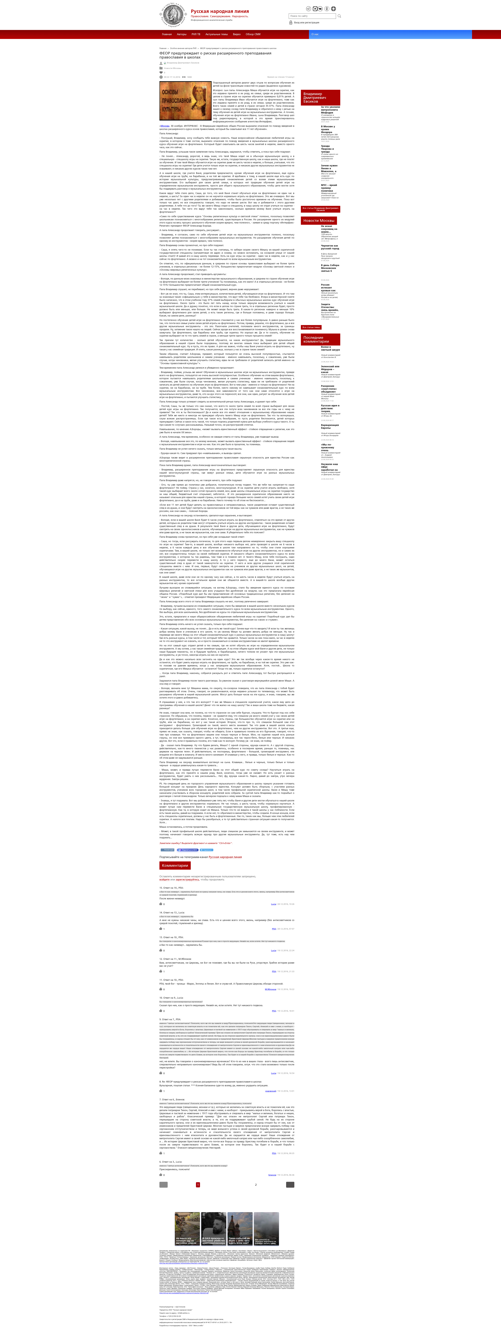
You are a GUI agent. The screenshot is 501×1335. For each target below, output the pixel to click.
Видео (237, 34)
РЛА (274, 929)
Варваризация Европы (330, 426)
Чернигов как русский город (330, 247)
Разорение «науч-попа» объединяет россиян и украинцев (329, 389)
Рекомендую (169, 850)
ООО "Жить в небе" (196, 1326)
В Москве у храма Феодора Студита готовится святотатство (329, 129)
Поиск (339, 16)
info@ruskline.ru (183, 1313)
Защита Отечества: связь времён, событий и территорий (330, 307)
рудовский (270, 1091)
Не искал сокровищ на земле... (329, 229)
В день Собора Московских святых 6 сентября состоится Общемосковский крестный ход (332, 268)
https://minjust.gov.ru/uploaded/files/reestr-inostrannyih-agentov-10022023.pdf (183, 1293)
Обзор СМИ (253, 34)
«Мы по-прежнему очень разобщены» (329, 447)
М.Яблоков (270, 989)
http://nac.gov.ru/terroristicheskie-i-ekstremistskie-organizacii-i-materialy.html (183, 1263)
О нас (315, 34)
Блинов (272, 1175)
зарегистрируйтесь (187, 879)
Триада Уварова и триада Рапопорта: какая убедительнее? (330, 149)
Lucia (273, 904)
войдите (164, 879)
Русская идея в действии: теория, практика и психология (330, 408)
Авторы (181, 34)
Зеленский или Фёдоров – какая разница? (330, 369)
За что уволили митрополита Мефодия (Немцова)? (330, 110)
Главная (167, 34)
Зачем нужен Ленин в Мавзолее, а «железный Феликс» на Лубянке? (329, 168)
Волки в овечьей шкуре (330, 348)
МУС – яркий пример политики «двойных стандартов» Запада (329, 188)
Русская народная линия (225, 857)
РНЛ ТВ (196, 34)
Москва (165, 126)
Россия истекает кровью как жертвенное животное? (328, 287)
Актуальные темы (216, 34)
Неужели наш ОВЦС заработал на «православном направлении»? (331, 467)
